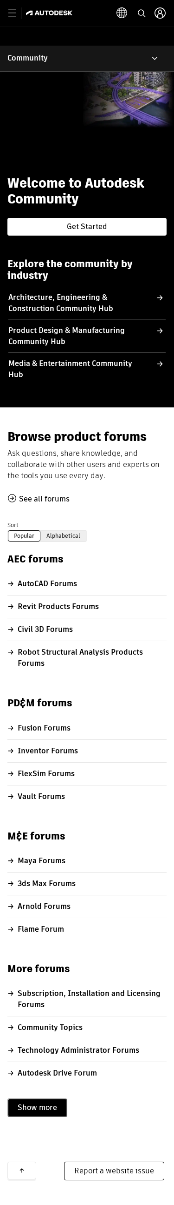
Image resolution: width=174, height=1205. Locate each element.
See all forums (44, 499)
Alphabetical (63, 536)
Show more (37, 1107)
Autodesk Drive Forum (57, 1073)
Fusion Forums (44, 728)
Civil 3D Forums (45, 629)
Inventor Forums (48, 750)
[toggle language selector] (122, 13)
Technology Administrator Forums (78, 1050)
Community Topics (50, 1027)
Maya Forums (41, 860)
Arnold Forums (44, 906)
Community (27, 58)
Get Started (87, 226)
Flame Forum (41, 929)
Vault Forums (41, 796)
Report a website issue (114, 1170)
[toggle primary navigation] (17, 13)
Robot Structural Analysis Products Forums (80, 658)
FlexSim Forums (46, 773)
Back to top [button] (21, 1170)
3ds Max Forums (47, 883)
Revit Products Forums (58, 606)
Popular (24, 536)
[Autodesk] (50, 13)
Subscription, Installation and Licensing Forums (89, 999)
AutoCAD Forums (47, 583)
